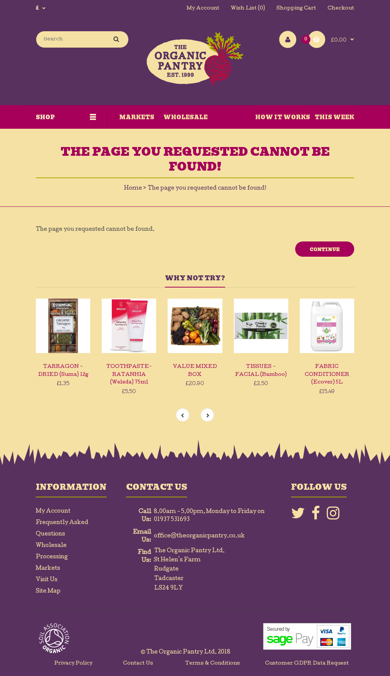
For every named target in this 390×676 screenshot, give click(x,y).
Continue (325, 249)
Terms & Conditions (212, 663)
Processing (52, 557)
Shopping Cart (296, 8)
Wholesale (51, 545)
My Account (203, 8)
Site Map (48, 591)
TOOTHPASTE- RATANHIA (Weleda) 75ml (129, 374)
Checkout (341, 8)
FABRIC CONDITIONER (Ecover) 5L (327, 374)
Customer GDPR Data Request (307, 663)
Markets (48, 568)
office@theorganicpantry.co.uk (199, 536)
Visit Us (47, 580)
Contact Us (138, 663)
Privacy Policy (73, 663)
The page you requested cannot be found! (207, 188)
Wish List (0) (248, 8)
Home (133, 188)
